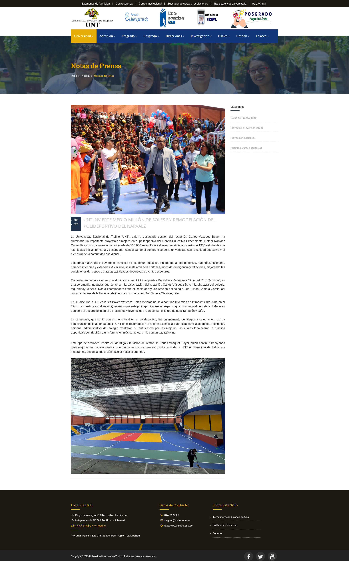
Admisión (106, 36)
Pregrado (128, 36)
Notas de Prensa (243, 117)
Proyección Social (243, 137)
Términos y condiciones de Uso (231, 516)
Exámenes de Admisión (96, 3)
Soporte (217, 533)
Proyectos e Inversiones (246, 127)
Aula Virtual (259, 3)
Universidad (82, 36)
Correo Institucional (150, 3)
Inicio (74, 75)
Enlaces (261, 36)
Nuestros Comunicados (246, 147)
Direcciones (174, 36)
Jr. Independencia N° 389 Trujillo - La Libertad (98, 520)
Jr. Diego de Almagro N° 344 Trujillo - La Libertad (100, 515)
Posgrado (150, 36)
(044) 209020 (171, 515)
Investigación (200, 36)
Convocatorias (124, 3)
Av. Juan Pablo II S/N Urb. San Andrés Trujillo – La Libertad (106, 535)
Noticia (85, 75)
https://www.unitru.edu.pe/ (178, 525)
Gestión (241, 36)
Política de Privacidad (225, 525)
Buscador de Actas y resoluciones (187, 3)
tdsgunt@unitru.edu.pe (177, 520)
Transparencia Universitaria (230, 3)
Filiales (222, 36)
